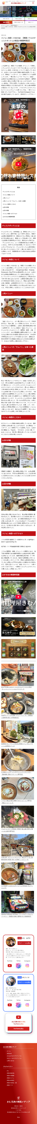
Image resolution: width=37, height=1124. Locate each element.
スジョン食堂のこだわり (9, 204)
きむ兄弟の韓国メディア (18, 1102)
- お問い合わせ (10, 1060)
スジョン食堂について (9, 194)
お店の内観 (6, 210)
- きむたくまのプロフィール (13, 1058)
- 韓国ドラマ (9, 1085)
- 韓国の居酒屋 (10, 1075)
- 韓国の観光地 (10, 1073)
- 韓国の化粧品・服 (11, 1082)
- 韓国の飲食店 (10, 1080)
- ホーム (8, 1051)
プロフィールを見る (24, 943)
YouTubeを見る (18, 1028)
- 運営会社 (9, 1053)
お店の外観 (6, 207)
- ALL (7, 1070)
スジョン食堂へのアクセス (10, 213)
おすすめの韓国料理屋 (9, 216)
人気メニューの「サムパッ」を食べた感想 (14, 201)
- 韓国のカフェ (10, 1078)
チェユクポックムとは (9, 191)
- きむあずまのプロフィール (13, 1056)
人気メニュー (6, 198)
